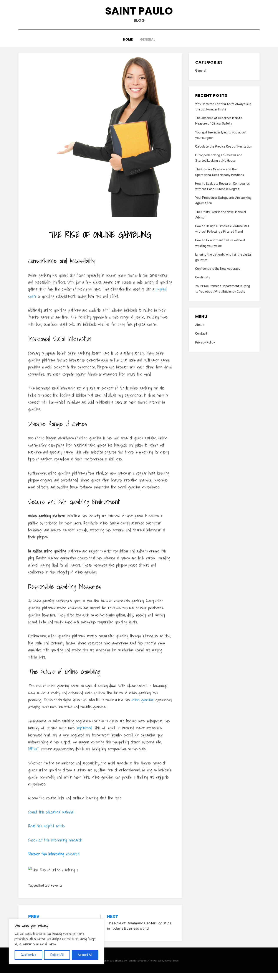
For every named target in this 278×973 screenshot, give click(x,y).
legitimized (84, 728)
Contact (201, 333)
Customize (28, 955)
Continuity (202, 277)
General (147, 39)
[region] (56, 941)
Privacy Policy (205, 342)
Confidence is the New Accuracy (217, 269)
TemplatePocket (137, 960)
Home (128, 39)
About (199, 325)
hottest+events (51, 886)
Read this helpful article (46, 826)
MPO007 (33, 749)
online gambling (143, 700)
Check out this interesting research (55, 840)
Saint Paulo (139, 11)
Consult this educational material (50, 812)
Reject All (57, 955)
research (53, 854)
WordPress (172, 960)
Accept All (85, 955)
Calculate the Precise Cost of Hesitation (223, 146)
